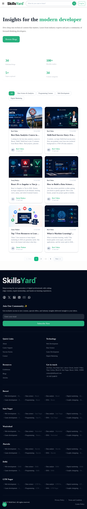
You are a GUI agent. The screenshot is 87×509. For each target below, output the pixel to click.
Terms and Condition (75, 500)
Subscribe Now (43, 323)
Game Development (52, 352)
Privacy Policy (59, 500)
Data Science (50, 348)
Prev (29, 259)
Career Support (7, 348)
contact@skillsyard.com (54, 373)
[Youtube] (24, 297)
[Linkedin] (14, 297)
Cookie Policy (79, 504)
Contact (5, 356)
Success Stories (7, 352)
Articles (5, 378)
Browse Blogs (11, 39)
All (12, 93)
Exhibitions (6, 369)
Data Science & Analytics (25, 93)
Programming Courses (46, 93)
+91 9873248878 (51, 376)
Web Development (63, 93)
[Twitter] (9, 297)
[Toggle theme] (4, 504)
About (5, 344)
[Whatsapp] (29, 297)
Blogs (4, 374)
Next (56, 259)
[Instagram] (19, 297)
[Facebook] (4, 297)
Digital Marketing (16, 98)
